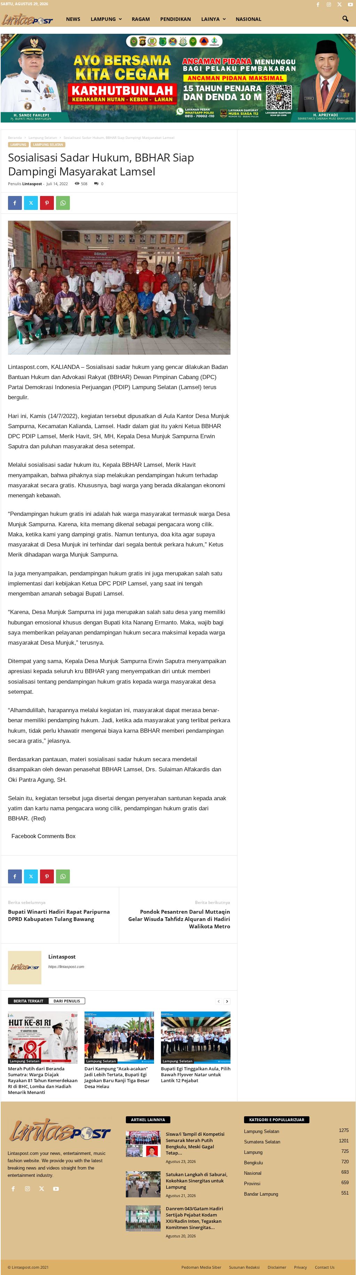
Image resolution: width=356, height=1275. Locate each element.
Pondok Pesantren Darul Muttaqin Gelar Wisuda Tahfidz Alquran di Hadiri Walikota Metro (179, 919)
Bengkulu (253, 1162)
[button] (345, 19)
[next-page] (227, 1001)
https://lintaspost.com (66, 967)
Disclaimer (277, 1267)
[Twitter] (339, 5)
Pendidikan (175, 19)
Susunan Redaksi (244, 1267)
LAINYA (210, 19)
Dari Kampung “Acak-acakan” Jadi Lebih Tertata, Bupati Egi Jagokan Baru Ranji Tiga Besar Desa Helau (116, 1077)
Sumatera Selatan (262, 1141)
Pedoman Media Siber (201, 1267)
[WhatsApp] (63, 203)
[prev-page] (218, 1001)
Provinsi (252, 1183)
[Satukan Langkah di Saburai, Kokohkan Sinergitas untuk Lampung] (143, 1184)
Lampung (103, 19)
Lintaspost (32, 183)
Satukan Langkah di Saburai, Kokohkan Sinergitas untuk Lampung (196, 1180)
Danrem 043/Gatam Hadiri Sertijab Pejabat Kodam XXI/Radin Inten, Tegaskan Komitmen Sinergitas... (194, 1217)
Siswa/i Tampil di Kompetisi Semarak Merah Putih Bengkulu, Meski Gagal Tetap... (195, 1143)
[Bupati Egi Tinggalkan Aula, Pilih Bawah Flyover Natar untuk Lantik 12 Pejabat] (195, 1038)
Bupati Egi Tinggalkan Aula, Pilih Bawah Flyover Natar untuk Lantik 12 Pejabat (195, 1074)
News (73, 19)
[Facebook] (318, 5)
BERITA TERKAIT (28, 1001)
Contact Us (324, 1267)
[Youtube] (350, 5)
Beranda (15, 137)
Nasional (248, 19)
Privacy (300, 1267)
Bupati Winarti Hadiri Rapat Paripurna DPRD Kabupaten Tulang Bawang (59, 915)
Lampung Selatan (43, 137)
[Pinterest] (47, 203)
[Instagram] (329, 5)
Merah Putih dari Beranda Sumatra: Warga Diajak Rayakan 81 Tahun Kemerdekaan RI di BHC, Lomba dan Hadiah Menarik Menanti (43, 1080)
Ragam (141, 19)
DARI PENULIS (67, 1001)
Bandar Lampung (261, 1194)
